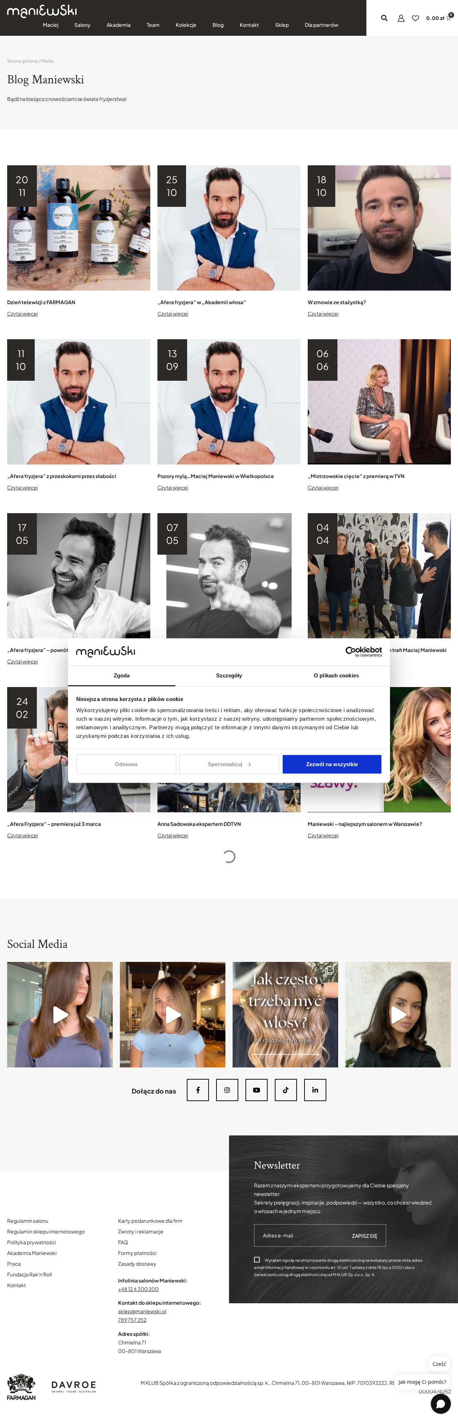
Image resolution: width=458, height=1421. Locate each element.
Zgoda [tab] (122, 675)
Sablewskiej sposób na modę (192, 1354)
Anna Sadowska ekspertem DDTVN (199, 824)
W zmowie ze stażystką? (337, 302)
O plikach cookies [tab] (336, 675)
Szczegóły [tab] (229, 675)
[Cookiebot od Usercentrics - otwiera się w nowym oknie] (351, 652)
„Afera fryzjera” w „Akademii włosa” (201, 302)
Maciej (50, 24)
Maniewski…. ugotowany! (188, 1180)
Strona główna (22, 61)
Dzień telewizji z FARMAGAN (41, 302)
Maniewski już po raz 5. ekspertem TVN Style (361, 1180)
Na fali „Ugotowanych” (35, 1180)
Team (153, 24)
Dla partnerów (321, 24)
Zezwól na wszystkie (332, 764)
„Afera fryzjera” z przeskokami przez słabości (61, 476)
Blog (218, 24)
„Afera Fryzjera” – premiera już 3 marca (54, 824)
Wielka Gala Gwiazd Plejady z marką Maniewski (213, 997)
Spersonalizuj (225, 764)
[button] (384, 18)
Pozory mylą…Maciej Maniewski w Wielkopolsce (215, 476)
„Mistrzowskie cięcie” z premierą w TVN (356, 476)
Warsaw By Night (328, 1354)
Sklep (282, 24)
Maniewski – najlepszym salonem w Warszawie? (365, 824)
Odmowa (126, 764)
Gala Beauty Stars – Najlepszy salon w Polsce (361, 997)
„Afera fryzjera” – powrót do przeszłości (55, 650)
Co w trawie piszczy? (32, 1354)
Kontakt (249, 24)
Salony (82, 24)
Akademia (119, 24)
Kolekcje (186, 24)
